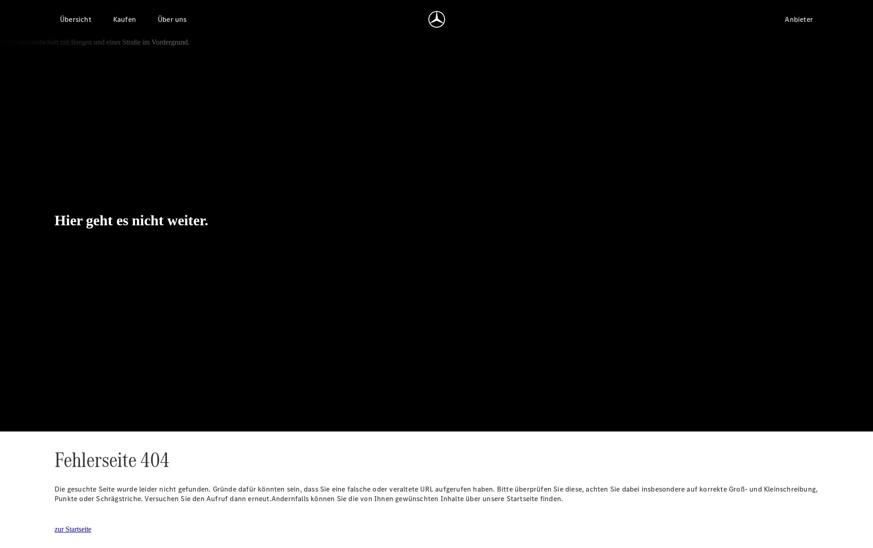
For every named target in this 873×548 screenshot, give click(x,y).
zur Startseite (73, 529)
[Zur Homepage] (437, 19)
